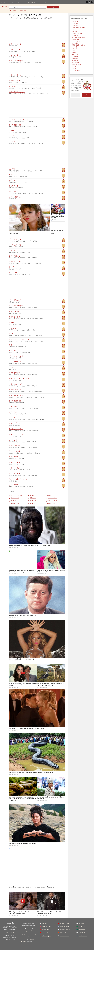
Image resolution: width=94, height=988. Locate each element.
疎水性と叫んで (76, 39)
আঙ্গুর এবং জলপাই (82, 929)
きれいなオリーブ (52, 498)
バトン (74, 29)
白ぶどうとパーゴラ (16, 429)
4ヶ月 (73, 50)
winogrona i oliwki (64, 936)
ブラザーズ (75, 21)
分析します (75, 23)
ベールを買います (77, 62)
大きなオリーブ (33, 495)
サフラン (74, 72)
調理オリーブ (33, 498)
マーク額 (74, 47)
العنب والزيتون (81, 926)
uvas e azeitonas (46, 932)
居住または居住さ (77, 33)
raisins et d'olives (64, 926)
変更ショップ (75, 66)
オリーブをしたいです (16, 495)
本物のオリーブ (15, 503)
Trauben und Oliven (65, 923)
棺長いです (75, 25)
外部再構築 (75, 43)
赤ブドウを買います (16, 311)
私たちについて (10, 932)
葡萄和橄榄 (63, 932)
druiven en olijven (46, 936)
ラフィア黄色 (75, 70)
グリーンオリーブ (15, 44)
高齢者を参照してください (79, 45)
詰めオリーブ (33, 500)
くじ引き (33, 2)
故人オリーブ (33, 503)
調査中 (74, 52)
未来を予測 (75, 58)
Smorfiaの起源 (27, 2)
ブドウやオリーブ (83, 932)
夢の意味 (11, 2)
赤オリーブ (14, 500)
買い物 (74, 68)
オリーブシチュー (15, 390)
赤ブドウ (12, 175)
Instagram (31, 930)
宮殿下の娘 (75, 56)
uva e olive (44, 923)
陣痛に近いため (76, 64)
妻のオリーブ (51, 503)
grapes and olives (46, 926)
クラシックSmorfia (19, 2)
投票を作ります (76, 60)
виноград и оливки (65, 929)
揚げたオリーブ (15, 498)
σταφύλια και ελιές (83, 936)
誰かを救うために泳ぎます (79, 37)
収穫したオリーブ (52, 500)
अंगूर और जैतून (81, 923)
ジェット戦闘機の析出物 (78, 27)
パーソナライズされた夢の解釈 (17, 10)
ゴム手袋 (74, 49)
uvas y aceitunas (46, 929)
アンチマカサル (76, 41)
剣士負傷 (74, 31)
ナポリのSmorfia (5, 2)
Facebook (25, 930)
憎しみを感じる (76, 54)
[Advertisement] (37, 31)
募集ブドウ (13, 350)
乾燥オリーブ (51, 495)
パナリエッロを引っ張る (41, 2)
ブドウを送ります (15, 250)
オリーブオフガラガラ (17, 92)
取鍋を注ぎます (76, 35)
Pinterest (28, 931)
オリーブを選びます (16, 468)
